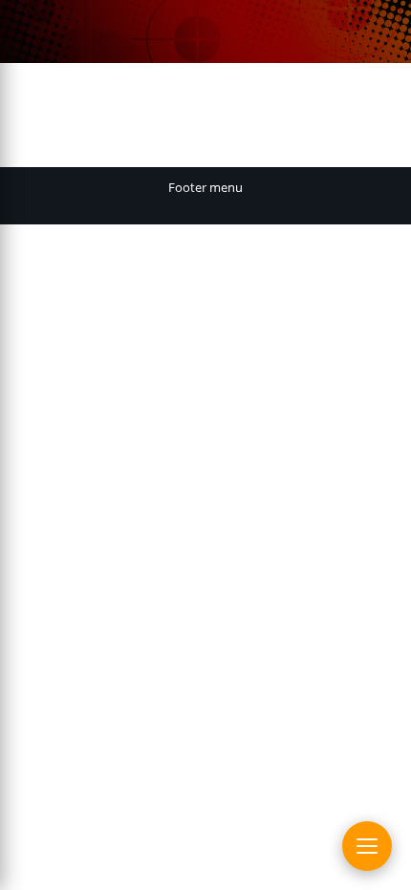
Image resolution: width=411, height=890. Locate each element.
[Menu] (367, 846)
